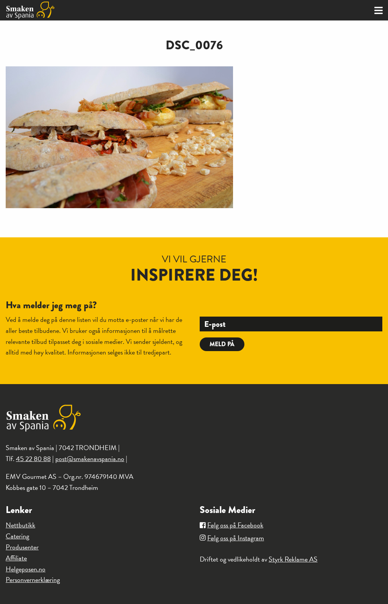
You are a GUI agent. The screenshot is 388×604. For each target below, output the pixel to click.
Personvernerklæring (33, 579)
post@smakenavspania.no (89, 458)
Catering (17, 536)
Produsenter (22, 547)
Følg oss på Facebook (235, 525)
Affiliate (16, 558)
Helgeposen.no (25, 569)
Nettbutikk (20, 525)
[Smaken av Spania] (97, 10)
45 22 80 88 (33, 458)
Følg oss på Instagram (235, 538)
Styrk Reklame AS (293, 559)
